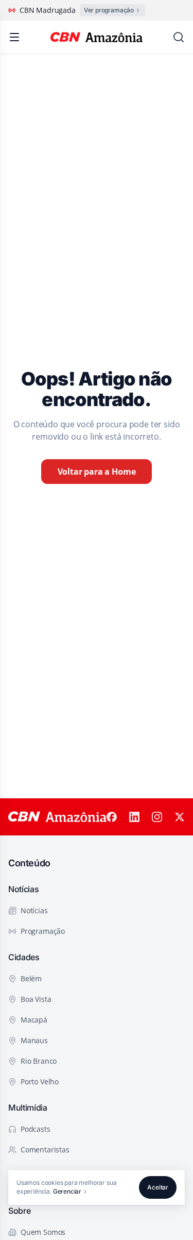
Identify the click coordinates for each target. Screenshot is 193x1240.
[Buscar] (178, 37)
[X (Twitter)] (179, 817)
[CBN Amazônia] (96, 37)
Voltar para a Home (97, 471)
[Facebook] (112, 817)
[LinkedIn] (134, 817)
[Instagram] (157, 817)
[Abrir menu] (14, 37)
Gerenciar (67, 1191)
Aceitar (157, 1187)
